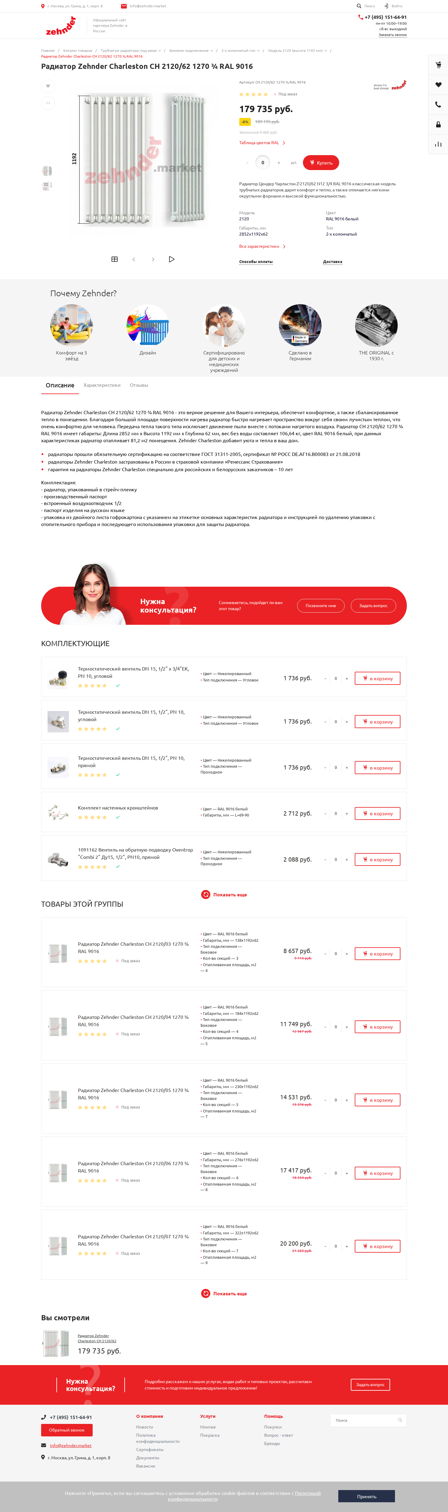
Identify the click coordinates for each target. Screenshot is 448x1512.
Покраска (209, 1435)
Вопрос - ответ (278, 1435)
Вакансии (145, 1466)
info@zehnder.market (148, 6)
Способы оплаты (256, 262)
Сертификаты (150, 1449)
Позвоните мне (321, 605)
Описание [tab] (60, 385)
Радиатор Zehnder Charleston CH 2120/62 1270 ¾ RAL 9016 (97, 1341)
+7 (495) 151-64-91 (386, 17)
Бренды (272, 1443)
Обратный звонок (67, 1430)
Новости (144, 1427)
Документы (147, 1457)
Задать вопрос (373, 605)
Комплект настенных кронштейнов (118, 807)
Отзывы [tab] (139, 385)
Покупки (273, 1427)
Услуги (207, 1416)
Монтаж (208, 1427)
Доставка (332, 262)
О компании (149, 1416)
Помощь (273, 1416)
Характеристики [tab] (102, 385)
